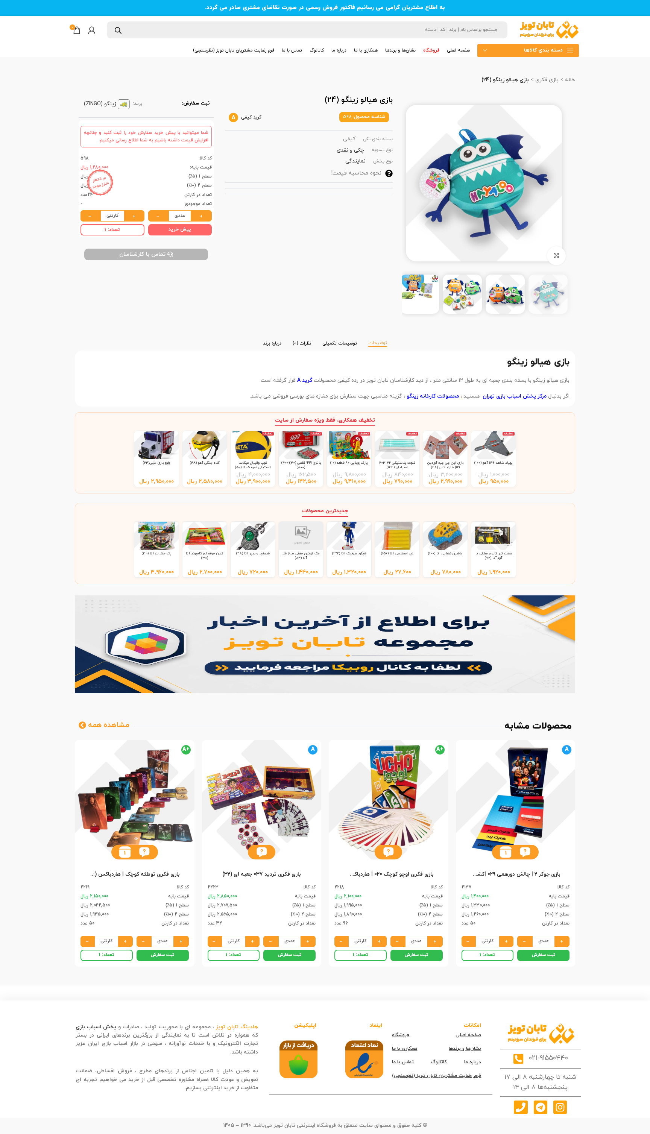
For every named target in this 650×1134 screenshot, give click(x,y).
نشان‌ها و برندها (465, 1048)
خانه (569, 79)
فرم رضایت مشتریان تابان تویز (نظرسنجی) (436, 1075)
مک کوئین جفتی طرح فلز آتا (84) (301, 555)
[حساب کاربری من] (91, 30)
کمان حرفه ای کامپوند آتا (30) (204, 555)
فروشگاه (400, 1035)
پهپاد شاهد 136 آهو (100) (493, 462)
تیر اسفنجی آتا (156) (397, 553)
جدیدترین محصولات (325, 511)
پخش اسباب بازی (96, 1027)
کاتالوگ (439, 1062)
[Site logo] (549, 29)
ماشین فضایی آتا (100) (445, 553)
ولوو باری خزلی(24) (156, 462)
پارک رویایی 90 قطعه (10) (349, 462)
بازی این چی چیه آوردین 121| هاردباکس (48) (445, 465)
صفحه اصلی (468, 1035)
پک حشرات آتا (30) (157, 553)
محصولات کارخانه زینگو (433, 396)
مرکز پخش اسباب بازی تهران (514, 396)
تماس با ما (403, 1062)
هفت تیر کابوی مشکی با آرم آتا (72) (493, 555)
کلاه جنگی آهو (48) (205, 462)
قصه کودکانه (214, 1052)
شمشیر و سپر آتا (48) (253, 553)
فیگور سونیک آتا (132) (349, 553)
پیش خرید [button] (180, 229)
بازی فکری (546, 79)
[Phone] (520, 1107)
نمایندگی (355, 161)
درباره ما (472, 1062)
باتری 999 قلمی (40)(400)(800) (301, 465)
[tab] (377, 340)
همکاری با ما (404, 1048)
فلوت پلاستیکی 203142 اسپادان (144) (397, 465)
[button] (525, 852)
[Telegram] (540, 1107)
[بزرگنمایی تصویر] (556, 255)
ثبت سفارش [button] (544, 955)
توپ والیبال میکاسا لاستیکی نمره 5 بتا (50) (253, 465)
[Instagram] (560, 1107)
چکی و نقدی (350, 150)
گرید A (304, 380)
